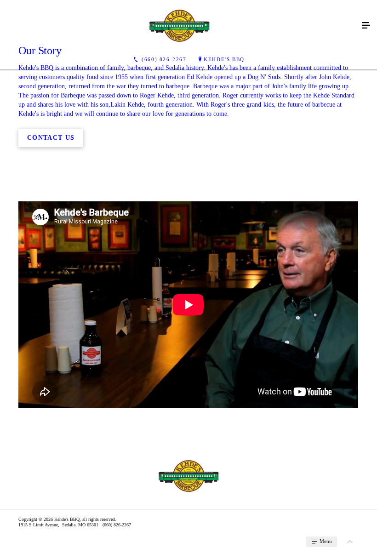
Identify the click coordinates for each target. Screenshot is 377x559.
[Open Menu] (366, 25)
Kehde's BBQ (224, 59)
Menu (325, 541)
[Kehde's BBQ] (179, 25)
